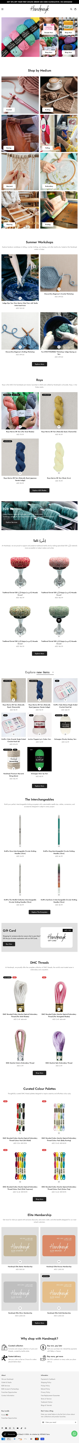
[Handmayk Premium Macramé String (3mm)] (13, 759)
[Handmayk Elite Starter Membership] (20, 1245)
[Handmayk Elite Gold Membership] (59, 1292)
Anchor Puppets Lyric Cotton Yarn (39, 739)
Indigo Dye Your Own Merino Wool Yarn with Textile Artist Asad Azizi (20, 304)
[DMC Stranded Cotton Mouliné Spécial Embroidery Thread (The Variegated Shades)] (59, 993)
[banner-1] (49, 27)
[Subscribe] (75, 1422)
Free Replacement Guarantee (50, 1395)
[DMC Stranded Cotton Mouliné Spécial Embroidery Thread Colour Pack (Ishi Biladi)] (20, 1117)
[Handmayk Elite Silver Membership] (20, 1292)
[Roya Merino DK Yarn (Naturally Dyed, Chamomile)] (59, 410)
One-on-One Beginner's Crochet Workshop (59, 294)
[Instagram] (10, 1428)
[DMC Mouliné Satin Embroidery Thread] (59, 1042)
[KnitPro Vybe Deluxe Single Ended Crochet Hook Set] (65, 690)
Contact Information (7, 1395)
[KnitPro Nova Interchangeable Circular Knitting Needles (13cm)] (20, 830)
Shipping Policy (46, 1382)
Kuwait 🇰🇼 (4, 1415)
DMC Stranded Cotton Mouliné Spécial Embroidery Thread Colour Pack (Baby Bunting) (59, 1139)
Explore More (39, 364)
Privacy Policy (45, 1392)
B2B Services (5, 1386)
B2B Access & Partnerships (10, 1389)
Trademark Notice (46, 1402)
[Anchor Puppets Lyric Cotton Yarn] (39, 725)
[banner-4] (68, 47)
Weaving (9, 224)
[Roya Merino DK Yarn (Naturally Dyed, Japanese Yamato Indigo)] (20, 457)
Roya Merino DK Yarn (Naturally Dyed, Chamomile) (58, 432)
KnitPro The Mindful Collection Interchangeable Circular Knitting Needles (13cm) (20, 901)
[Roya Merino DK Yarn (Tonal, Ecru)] (59, 457)
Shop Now (9, 39)
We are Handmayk (7, 1379)
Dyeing (8, 148)
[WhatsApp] (25, 1428)
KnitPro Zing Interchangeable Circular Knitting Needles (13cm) (59, 852)
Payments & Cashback (48, 1379)
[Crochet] (20, 95)
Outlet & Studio (6, 1382)
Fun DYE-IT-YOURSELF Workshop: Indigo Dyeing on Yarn (58, 353)
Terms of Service (46, 1399)
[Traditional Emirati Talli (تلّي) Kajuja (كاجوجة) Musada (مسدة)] (20, 571)
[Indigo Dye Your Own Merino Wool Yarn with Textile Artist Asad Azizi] (20, 277)
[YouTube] (17, 1428)
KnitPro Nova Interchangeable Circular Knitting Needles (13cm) (20, 852)
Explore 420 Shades (39, 490)
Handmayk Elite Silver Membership (20, 1313)
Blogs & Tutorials (46, 1405)
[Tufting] (59, 133)
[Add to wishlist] (20, 298)
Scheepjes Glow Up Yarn (39, 774)
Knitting (47, 110)
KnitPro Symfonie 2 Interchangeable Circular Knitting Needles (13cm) (59, 901)
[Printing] (59, 210)
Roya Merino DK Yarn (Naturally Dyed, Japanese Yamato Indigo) (20, 479)
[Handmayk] (39, 9)
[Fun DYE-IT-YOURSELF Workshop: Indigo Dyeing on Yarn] (59, 331)
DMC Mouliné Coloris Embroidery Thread (20, 1063)
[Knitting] (59, 95)
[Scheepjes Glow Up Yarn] (39, 759)
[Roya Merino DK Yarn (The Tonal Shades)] (20, 410)
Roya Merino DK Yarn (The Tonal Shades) (20, 432)
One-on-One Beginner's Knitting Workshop (20, 352)
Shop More (39, 1073)
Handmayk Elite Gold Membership (59, 1313)
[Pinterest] (2, 1428)
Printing (47, 224)
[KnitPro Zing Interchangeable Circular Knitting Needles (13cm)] (59, 830)
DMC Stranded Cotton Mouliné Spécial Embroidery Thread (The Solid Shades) (20, 1015)
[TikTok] (21, 1428)
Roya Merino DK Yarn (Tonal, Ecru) (59, 478)
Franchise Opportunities (9, 1392)
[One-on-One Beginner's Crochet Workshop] (59, 273)
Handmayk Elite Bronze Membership (58, 1266)
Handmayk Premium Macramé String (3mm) (13, 775)
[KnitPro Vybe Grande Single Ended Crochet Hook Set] (13, 725)
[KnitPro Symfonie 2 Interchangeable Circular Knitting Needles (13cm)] (59, 879)
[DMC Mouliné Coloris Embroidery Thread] (20, 1042)
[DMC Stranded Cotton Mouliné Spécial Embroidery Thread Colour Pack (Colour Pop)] (59, 1166)
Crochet (9, 110)
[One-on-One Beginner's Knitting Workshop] (20, 331)
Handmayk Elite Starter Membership (20, 1266)
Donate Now (48, 32)
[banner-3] (49, 47)
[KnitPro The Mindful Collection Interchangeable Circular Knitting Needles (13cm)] (20, 879)
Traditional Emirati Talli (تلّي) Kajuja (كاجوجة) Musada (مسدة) (20, 593)
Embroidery (49, 186)
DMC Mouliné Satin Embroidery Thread (59, 1063)
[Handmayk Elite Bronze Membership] (59, 1245)
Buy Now (9, 944)
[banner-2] (68, 27)
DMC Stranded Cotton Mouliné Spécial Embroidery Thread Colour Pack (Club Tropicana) (20, 1188)
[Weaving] (20, 210)
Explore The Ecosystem (39, 912)
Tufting (47, 148)
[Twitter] (14, 1428)
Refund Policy (45, 1389)
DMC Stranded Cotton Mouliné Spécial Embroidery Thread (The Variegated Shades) (59, 1015)
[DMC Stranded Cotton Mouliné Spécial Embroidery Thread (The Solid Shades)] (20, 993)
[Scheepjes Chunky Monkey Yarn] (65, 725)
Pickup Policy (45, 1386)
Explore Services (11, 522)
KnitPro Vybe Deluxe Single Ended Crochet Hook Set (65, 706)
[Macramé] (20, 171)
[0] (75, 9)
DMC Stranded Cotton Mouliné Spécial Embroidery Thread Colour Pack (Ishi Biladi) (20, 1139)
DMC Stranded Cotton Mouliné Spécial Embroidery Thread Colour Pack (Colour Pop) (59, 1188)
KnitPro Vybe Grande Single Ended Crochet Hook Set (14, 740)
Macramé (9, 186)
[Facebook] (6, 1428)
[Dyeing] (20, 133)
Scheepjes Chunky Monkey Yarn (65, 739)
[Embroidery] (59, 171)
